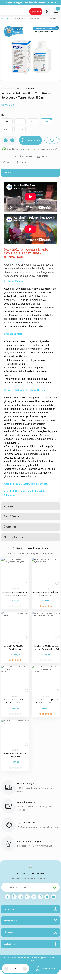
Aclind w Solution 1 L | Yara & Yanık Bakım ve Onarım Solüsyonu (45, 701)
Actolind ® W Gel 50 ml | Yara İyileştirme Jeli (45, 593)
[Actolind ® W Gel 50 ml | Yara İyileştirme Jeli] (46, 572)
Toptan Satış (36, 11)
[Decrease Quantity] (6, 140)
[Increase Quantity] (12, 140)
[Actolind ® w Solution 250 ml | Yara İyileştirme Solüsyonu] (15, 572)
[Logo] (30, 866)
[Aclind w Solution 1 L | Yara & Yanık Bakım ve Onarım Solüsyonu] (46, 680)
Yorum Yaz (29, 88)
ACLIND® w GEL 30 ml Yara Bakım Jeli (15, 755)
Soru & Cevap (11, 516)
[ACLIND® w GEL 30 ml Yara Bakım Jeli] (15, 734)
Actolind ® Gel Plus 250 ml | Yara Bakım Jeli (15, 647)
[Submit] (54, 887)
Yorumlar (9, 506)
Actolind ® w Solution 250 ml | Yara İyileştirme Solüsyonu (15, 593)
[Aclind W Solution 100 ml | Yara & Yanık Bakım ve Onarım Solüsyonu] (15, 680)
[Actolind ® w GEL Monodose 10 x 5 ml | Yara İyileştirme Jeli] (46, 626)
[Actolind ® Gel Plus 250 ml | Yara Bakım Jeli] (15, 626)
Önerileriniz (10, 526)
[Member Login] (47, 11)
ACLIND (15, 696)
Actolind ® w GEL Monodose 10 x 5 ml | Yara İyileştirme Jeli (46, 647)
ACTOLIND (15, 589)
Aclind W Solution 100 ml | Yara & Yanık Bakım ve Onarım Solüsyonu (15, 701)
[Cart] (56, 11)
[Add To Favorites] (52, 140)
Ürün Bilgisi (10, 172)
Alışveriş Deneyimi (13, 536)
